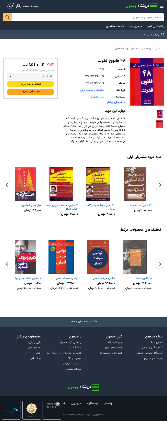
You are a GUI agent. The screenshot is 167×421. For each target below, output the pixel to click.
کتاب (158, 48)
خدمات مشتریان (115, 26)
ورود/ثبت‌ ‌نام (115, 342)
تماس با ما (157, 342)
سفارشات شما (74, 348)
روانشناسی (146, 48)
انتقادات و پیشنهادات (111, 353)
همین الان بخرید (30, 91)
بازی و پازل (34, 342)
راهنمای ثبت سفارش (70, 342)
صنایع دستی (34, 348)
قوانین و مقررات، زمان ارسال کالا (63, 353)
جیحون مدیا (135, 26)
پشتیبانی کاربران (72, 364)
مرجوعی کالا (74, 358)
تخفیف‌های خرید (112, 348)
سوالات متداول (73, 369)
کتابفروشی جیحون (152, 348)
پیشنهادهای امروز (156, 26)
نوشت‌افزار (35, 358)
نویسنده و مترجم (153, 358)
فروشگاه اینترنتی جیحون (149, 353)
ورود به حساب (30, 6)
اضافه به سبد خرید (31, 84)
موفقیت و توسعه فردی (126, 48)
